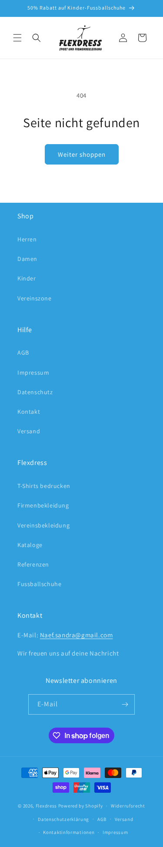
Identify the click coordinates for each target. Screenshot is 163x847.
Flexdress (46, 806)
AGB (23, 352)
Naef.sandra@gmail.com (76, 635)
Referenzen (33, 564)
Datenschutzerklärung (63, 819)
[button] (17, 37)
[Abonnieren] (124, 704)
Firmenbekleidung (43, 505)
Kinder (26, 278)
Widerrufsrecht (128, 806)
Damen (27, 259)
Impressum (33, 372)
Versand (28, 431)
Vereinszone (34, 298)
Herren (27, 239)
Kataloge (30, 545)
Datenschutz (35, 392)
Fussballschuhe (39, 584)
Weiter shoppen (82, 154)
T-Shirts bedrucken (43, 486)
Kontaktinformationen (68, 832)
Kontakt (28, 411)
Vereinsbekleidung (43, 525)
